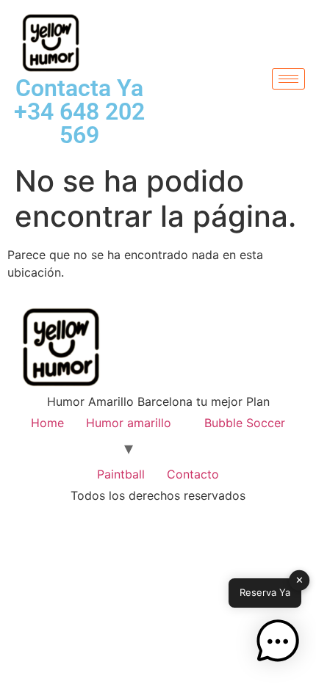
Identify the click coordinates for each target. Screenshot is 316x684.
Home (47, 422)
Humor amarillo (128, 422)
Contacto (193, 474)
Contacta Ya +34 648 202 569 (79, 111)
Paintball (121, 474)
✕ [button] (299, 580)
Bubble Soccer (244, 422)
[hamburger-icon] (288, 79)
